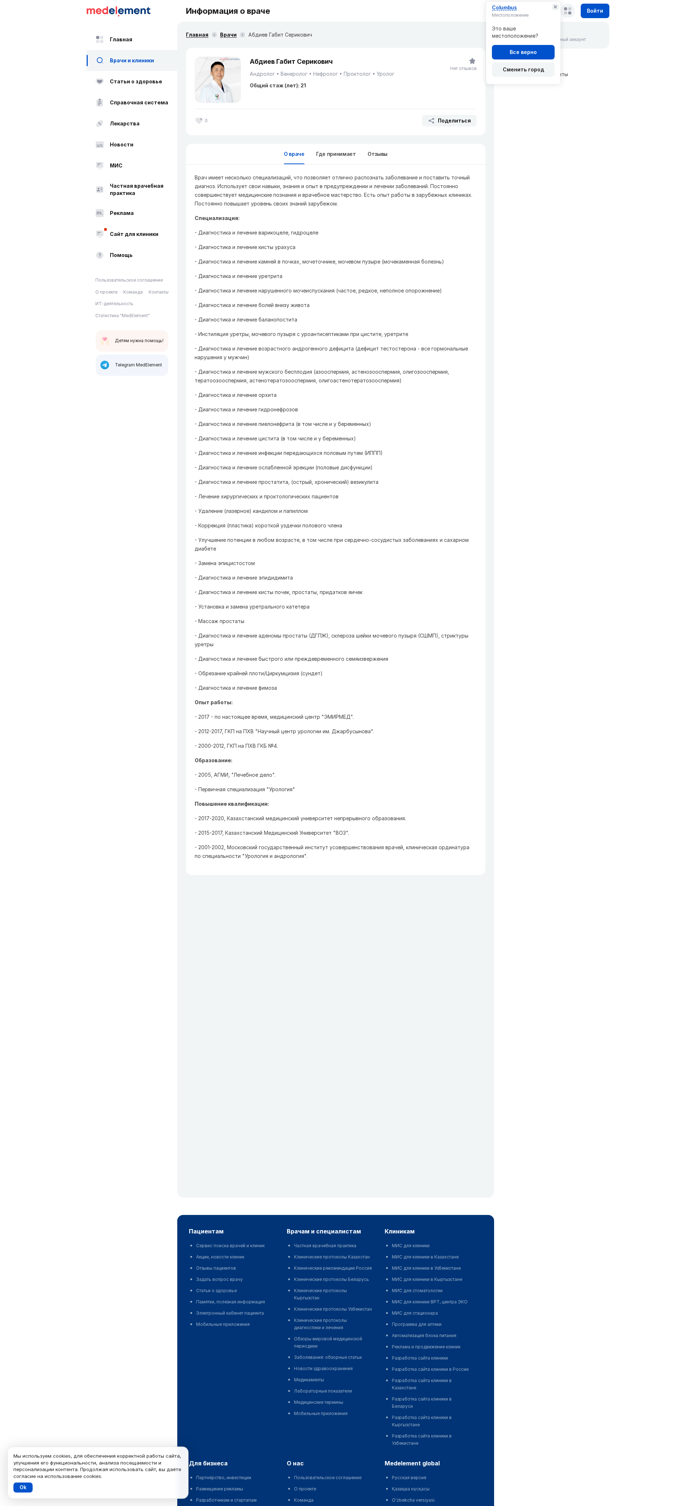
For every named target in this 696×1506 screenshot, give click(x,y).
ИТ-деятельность (114, 303)
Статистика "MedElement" (122, 315)
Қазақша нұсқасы (411, 1489)
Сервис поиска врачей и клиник (230, 1245)
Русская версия (409, 1477)
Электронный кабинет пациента (230, 1313)
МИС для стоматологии (417, 1290)
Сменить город (523, 69)
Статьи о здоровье (136, 81)
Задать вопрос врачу (219, 1279)
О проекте (106, 292)
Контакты (159, 292)
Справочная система (139, 102)
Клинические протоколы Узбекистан (333, 1309)
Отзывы (378, 154)
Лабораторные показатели (323, 1391)
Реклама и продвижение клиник (426, 1346)
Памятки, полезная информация (230, 1301)
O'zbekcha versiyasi (413, 1500)
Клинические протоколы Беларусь (331, 1279)
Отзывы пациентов (216, 1268)
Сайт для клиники (134, 234)
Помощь (121, 255)
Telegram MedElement (138, 365)
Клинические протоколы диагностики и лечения (320, 1324)
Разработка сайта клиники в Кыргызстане (422, 1421)
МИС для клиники (411, 1245)
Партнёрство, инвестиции (223, 1477)
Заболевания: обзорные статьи (328, 1357)
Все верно (523, 52)
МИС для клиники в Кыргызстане (427, 1279)
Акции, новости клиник (220, 1257)
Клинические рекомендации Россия (333, 1268)
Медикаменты (309, 1379)
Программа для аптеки (417, 1324)
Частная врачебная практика (136, 189)
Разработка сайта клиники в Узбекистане (422, 1439)
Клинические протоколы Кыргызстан (320, 1294)
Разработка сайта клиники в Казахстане (422, 1384)
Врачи (228, 35)
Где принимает (336, 154)
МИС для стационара (415, 1313)
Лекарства (125, 123)
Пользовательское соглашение (129, 280)
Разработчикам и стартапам (226, 1500)
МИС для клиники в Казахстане (425, 1257)
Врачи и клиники (132, 60)
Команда (133, 292)
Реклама (122, 213)
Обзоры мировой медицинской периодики (328, 1342)
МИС (116, 165)
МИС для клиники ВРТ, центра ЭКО (430, 1301)
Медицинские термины (318, 1402)
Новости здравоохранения (323, 1368)
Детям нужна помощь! (139, 340)
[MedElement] (132, 11)
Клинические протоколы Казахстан (332, 1257)
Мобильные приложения (223, 1324)
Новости (121, 144)
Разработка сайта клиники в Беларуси (422, 1402)
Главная (121, 39)
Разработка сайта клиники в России (430, 1369)
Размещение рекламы (219, 1489)
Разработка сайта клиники (420, 1358)
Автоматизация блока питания (424, 1335)
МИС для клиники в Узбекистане (426, 1268)
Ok (23, 1487)
